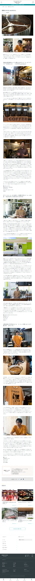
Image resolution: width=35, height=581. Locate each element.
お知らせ (14, 564)
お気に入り (25, 569)
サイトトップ (3, 559)
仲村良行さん (9, 349)
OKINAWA (7, 12)
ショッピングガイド (4, 569)
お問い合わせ (25, 564)
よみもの (3, 564)
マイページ (14, 569)
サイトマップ (3, 572)
